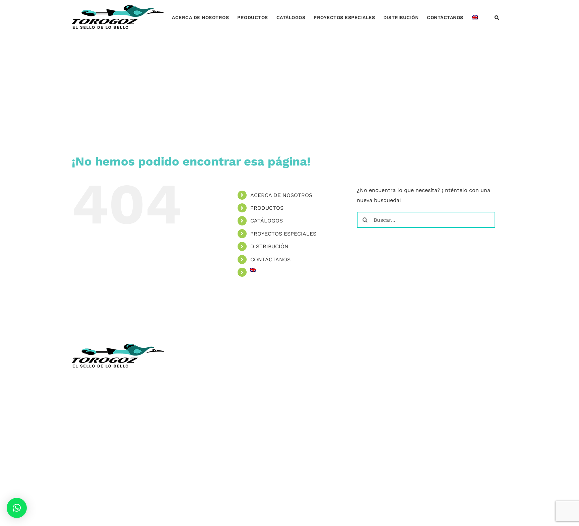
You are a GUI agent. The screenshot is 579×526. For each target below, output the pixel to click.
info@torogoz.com (96, 429)
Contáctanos (200, 435)
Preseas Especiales (319, 405)
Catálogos (196, 396)
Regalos (305, 425)
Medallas (306, 376)
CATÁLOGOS (266, 220)
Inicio (190, 366)
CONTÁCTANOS (270, 259)
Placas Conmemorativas (326, 396)
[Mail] (450, 348)
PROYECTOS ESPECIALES (283, 234)
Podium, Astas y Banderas (328, 445)
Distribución (199, 425)
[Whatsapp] (436, 348)
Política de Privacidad (211, 455)
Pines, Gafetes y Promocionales (336, 415)
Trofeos (305, 366)
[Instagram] (424, 348)
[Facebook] (410, 348)
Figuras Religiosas (206, 405)
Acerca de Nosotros (209, 376)
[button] (497, 17)
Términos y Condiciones (214, 445)
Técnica (193, 386)
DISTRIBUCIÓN (269, 246)
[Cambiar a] (475, 17)
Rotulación (309, 435)
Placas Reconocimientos (327, 386)
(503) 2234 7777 (104, 414)
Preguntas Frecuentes (212, 465)
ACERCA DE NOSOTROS (281, 195)
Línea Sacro (198, 415)
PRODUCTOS (266, 208)
